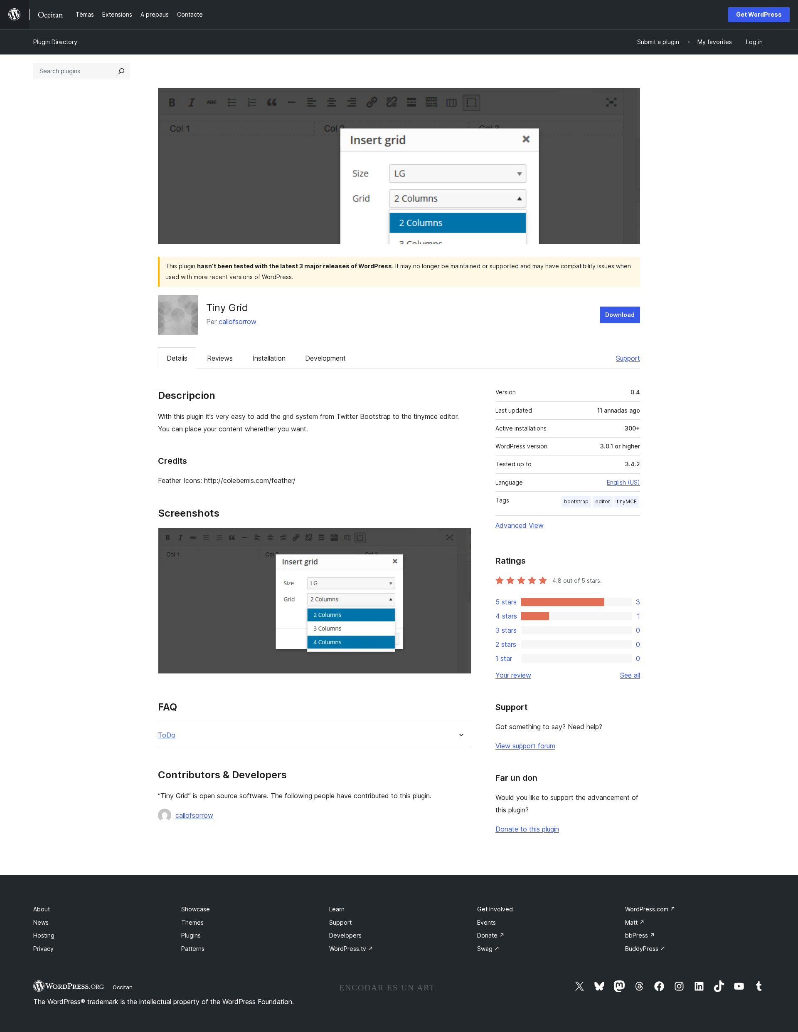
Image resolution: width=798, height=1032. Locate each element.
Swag (488, 948)
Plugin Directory (55, 41)
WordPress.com (650, 909)
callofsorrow (237, 321)
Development (325, 358)
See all (630, 675)
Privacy (43, 948)
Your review (513, 675)
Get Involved (495, 909)
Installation (269, 358)
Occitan (123, 987)
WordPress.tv (351, 948)
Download (620, 314)
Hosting (43, 935)
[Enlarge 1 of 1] (460, 539)
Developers (345, 935)
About (41, 909)
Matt (635, 922)
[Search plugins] (121, 71)
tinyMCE (627, 501)
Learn (337, 909)
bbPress (640, 935)
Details (177, 358)
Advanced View (519, 525)
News (41, 922)
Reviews (220, 358)
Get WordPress (759, 14)
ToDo (166, 735)
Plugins (191, 935)
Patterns (192, 948)
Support (628, 358)
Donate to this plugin (527, 829)
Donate (491, 935)
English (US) (623, 482)
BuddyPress (645, 948)
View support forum (525, 746)
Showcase (195, 909)
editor (602, 501)
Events (486, 922)
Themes (192, 922)
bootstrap (576, 501)
